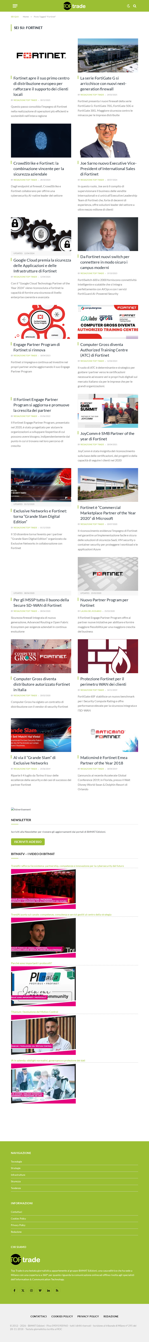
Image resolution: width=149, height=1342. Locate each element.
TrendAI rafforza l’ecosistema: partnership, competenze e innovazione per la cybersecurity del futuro (67, 865)
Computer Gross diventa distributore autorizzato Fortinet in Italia (41, 684)
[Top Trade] (74, 6)
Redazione (16, 1231)
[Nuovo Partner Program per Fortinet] (108, 574)
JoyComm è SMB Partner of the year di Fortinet (107, 436)
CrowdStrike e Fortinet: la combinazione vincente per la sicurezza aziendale (38, 168)
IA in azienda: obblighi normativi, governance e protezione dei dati (48, 1060)
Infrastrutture (18, 1174)
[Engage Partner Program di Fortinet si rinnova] (41, 322)
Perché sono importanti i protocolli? (31, 963)
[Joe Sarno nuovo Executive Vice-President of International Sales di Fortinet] (108, 141)
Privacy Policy (18, 1225)
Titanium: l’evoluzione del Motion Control (34, 1011)
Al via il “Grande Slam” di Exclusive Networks (34, 760)
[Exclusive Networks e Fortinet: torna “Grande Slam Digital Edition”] (41, 485)
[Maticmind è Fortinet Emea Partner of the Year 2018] (108, 735)
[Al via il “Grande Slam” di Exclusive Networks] (41, 735)
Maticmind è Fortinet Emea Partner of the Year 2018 (103, 760)
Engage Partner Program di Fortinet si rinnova (36, 347)
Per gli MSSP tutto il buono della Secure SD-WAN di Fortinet (41, 602)
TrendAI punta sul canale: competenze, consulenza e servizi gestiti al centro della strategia (61, 914)
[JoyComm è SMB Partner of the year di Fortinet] (108, 411)
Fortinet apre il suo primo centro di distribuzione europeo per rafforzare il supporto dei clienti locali (41, 86)
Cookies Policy (18, 1218)
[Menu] (15, 6)
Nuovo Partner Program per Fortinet (104, 602)
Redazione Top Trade (25, 100)
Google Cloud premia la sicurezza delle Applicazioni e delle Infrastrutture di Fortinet (42, 265)
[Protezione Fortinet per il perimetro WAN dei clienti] (108, 656)
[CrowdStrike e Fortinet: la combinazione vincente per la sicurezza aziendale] (41, 141)
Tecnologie (16, 1161)
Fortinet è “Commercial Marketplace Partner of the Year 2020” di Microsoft (108, 513)
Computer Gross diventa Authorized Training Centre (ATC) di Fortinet (104, 350)
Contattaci (16, 1211)
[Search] (134, 6)
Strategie (16, 1168)
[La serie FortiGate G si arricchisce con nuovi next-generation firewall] (108, 55)
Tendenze (16, 1188)
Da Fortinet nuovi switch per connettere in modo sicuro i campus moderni (105, 262)
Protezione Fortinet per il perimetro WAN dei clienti (103, 681)
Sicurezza (16, 1181)
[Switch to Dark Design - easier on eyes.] (128, 6)
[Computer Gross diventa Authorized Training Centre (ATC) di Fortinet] (108, 322)
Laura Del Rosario (91, 611)
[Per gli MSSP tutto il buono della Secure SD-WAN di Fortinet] (41, 574)
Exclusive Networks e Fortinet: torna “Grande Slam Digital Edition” (40, 516)
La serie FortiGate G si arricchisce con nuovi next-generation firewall (103, 83)
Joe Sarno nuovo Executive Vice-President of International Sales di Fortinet (108, 168)
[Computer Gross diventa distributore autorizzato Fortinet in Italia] (41, 656)
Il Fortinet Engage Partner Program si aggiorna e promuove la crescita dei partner (41, 405)
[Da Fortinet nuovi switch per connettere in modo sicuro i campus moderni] (108, 234)
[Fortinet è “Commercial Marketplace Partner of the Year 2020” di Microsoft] (108, 485)
